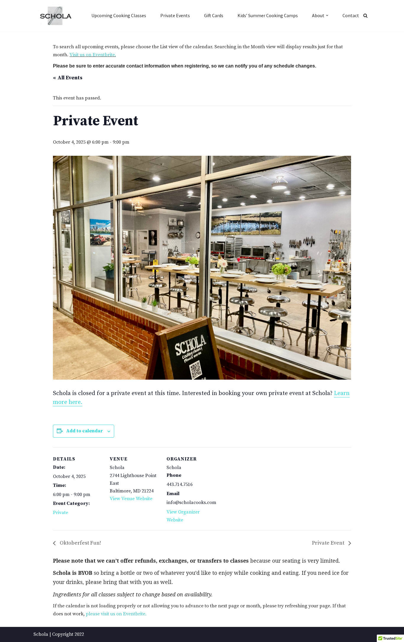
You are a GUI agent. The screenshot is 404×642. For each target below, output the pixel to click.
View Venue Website (131, 499)
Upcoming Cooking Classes (118, 15)
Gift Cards (213, 15)
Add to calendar (84, 431)
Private (60, 513)
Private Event (328, 543)
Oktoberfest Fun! (80, 543)
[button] (327, 15)
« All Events (68, 77)
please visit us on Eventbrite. (116, 614)
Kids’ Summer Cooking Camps (267, 15)
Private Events (175, 15)
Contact (350, 15)
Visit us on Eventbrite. (93, 55)
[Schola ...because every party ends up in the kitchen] (55, 16)
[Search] (365, 15)
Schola (40, 634)
